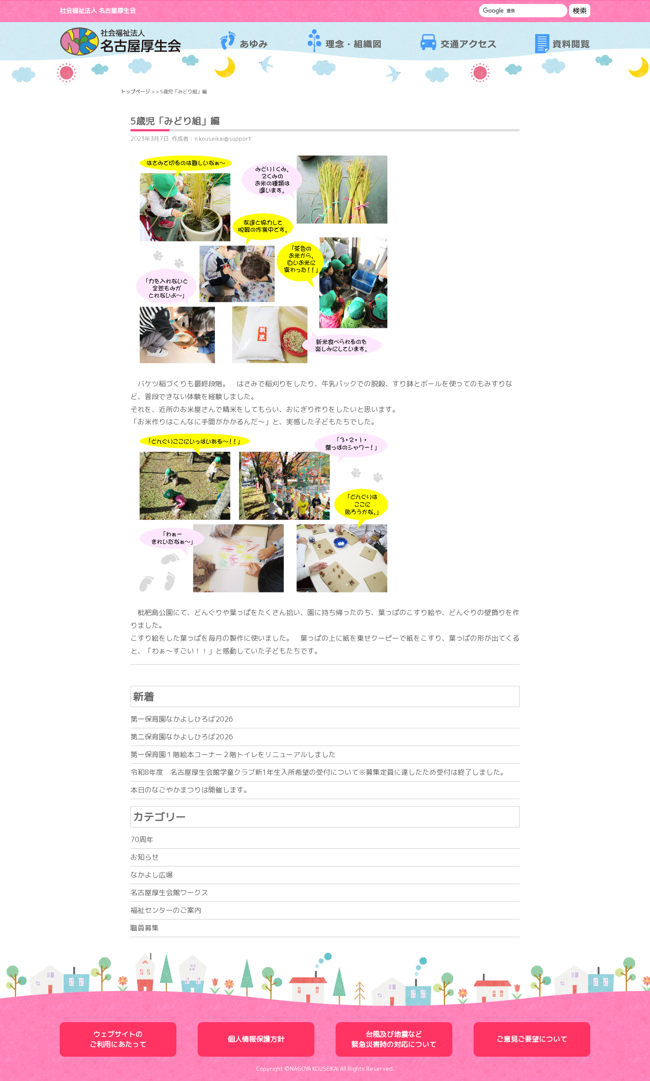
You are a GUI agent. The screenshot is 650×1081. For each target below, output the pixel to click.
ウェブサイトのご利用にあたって (118, 1039)
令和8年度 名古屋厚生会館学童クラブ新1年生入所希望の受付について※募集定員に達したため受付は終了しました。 (318, 772)
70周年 (141, 839)
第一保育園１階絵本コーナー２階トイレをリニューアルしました (233, 754)
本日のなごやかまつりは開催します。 (190, 790)
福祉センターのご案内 (165, 910)
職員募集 (144, 928)
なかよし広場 (151, 875)
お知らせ (144, 857)
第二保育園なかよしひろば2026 (181, 737)
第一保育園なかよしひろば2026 (181, 719)
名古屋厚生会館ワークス (169, 892)
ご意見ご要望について (532, 1039)
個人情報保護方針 (256, 1039)
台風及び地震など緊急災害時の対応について (394, 1039)
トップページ (135, 91)
